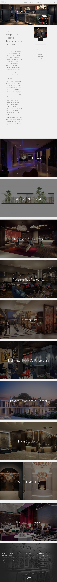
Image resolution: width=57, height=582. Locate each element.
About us (28, 557)
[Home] (4, 2)
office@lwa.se (46, 557)
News (32, 2)
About (46, 2)
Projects (39, 2)
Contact (53, 2)
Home (26, 2)
